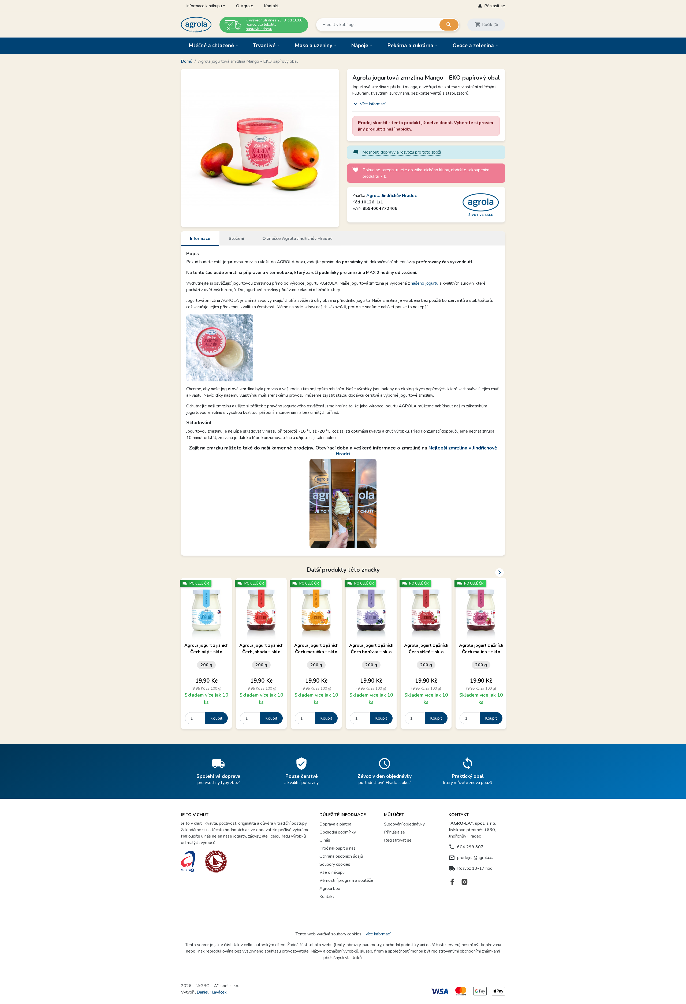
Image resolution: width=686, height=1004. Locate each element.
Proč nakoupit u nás (337, 848)
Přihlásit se (394, 832)
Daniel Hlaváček (212, 992)
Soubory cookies (334, 864)
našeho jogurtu (424, 283)
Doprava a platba (335, 824)
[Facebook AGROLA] (452, 882)
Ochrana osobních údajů (341, 856)
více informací (378, 934)
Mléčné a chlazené (212, 45)
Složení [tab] (236, 238)
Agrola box (329, 888)
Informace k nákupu (204, 6)
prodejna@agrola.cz (475, 858)
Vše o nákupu (332, 872)
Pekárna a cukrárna (411, 45)
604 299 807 (470, 847)
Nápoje (360, 45)
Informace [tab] (200, 238)
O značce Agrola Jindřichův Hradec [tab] (297, 238)
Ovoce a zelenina (474, 45)
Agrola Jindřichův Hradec (391, 196)
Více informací (372, 104)
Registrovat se (398, 840)
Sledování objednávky (404, 824)
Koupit (216, 718)
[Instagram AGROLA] (464, 882)
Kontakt (271, 6)
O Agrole (244, 6)
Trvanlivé (265, 45)
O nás (324, 840)
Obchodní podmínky (337, 832)
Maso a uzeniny (314, 45)
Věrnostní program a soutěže (346, 880)
